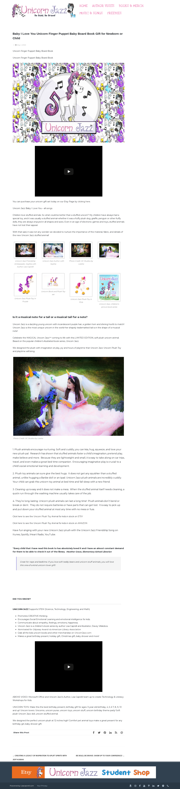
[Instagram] (135, 785)
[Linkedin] (153, 785)
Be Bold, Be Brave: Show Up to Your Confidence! (100, 756)
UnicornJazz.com (83, 633)
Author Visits (103, 6)
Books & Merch (131, 6)
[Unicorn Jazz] (43, 20)
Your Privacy (42, 786)
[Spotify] (163, 785)
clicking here (84, 201)
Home (83, 6)
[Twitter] (99, 732)
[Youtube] (144, 785)
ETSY (80, 516)
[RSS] (116, 732)
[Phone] (168, 785)
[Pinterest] (105, 732)
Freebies (114, 13)
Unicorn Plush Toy (42, 516)
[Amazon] (130, 785)
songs (49, 208)
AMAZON (82, 523)
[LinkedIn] (110, 732)
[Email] (121, 732)
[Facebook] (93, 732)
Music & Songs (91, 13)
